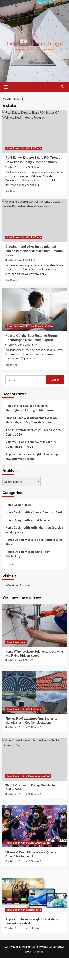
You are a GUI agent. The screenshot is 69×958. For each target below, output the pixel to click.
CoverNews (56, 946)
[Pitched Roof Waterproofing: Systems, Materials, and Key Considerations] (34, 692)
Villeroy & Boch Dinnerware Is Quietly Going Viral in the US (30, 444)
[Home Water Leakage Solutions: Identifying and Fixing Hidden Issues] (34, 625)
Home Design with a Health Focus (24, 148)
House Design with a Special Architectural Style (33, 542)
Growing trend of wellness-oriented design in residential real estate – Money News (34, 251)
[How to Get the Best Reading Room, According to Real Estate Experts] (34, 309)
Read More (11, 191)
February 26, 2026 (27, 727)
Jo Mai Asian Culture (16, 585)
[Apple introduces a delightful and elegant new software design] (34, 892)
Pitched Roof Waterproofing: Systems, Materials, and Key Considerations (31, 420)
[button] (6, 86)
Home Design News (18, 504)
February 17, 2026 (27, 928)
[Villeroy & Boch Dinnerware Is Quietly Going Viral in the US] (34, 826)
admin (11, 167)
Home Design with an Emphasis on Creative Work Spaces (34, 530)
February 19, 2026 (27, 861)
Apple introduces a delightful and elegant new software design (33, 456)
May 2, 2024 (24, 260)
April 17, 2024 (24, 345)
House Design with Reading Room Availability (30, 326)
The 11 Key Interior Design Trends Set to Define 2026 (33, 432)
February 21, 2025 (27, 167)
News (9, 564)
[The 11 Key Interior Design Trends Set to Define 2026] (34, 759)
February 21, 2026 (27, 794)
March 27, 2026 (25, 660)
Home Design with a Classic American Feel (33, 512)
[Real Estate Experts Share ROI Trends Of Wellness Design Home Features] (34, 131)
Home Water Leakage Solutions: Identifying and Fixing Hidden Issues (29, 408)
